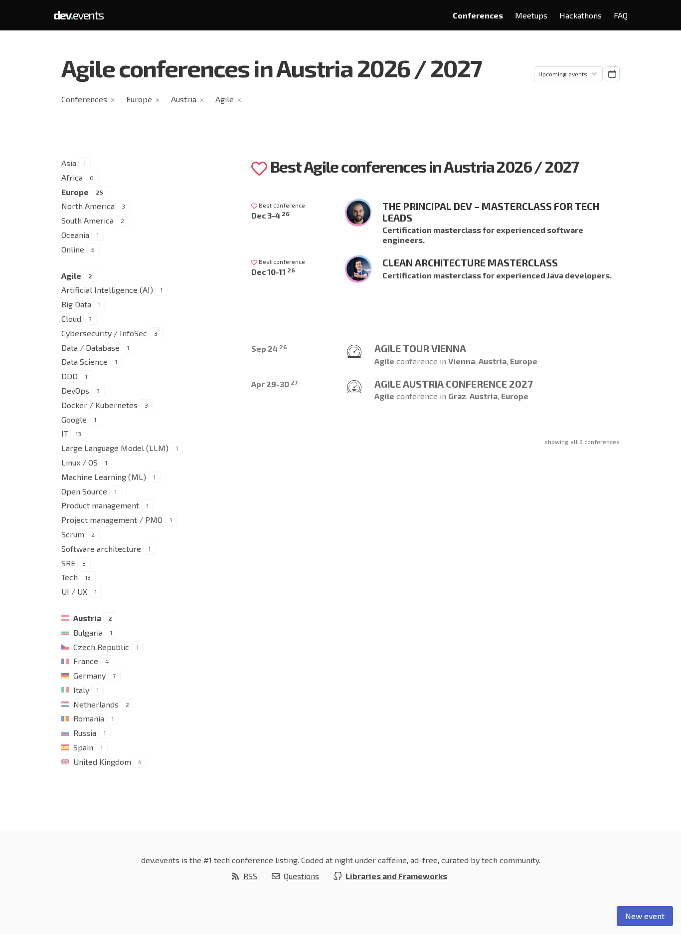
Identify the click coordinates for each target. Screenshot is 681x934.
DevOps (75, 390)
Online (72, 249)
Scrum (72, 534)
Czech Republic (101, 647)
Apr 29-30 (274, 384)
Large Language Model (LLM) (115, 448)
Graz (457, 396)
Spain (83, 747)
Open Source (84, 491)
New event (645, 916)
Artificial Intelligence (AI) (107, 289)
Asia (68, 163)
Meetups (531, 15)
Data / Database (90, 347)
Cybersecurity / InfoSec (104, 333)
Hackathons (580, 15)
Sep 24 (269, 348)
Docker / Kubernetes (99, 405)
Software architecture (101, 548)
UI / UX (74, 591)
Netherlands (96, 704)
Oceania (75, 234)
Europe (139, 99)
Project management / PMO (112, 519)
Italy (81, 690)
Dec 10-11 (273, 271)
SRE (68, 563)
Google (74, 419)
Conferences (478, 15)
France (85, 661)
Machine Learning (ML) (103, 476)
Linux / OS (79, 462)
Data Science (84, 361)
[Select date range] (612, 73)
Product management (100, 505)
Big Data (76, 304)
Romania (88, 718)
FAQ (621, 15)
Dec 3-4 (270, 215)
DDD (69, 376)
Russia (84, 732)
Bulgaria (88, 632)
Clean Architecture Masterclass (470, 262)
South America (87, 220)
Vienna (461, 361)
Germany (89, 675)
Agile (224, 99)
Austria (183, 99)
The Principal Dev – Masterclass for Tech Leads (490, 212)
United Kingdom (102, 761)
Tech (69, 577)
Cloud (71, 318)
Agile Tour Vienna (420, 348)
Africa (72, 177)
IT (64, 433)
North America (88, 206)
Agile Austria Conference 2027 (453, 384)
